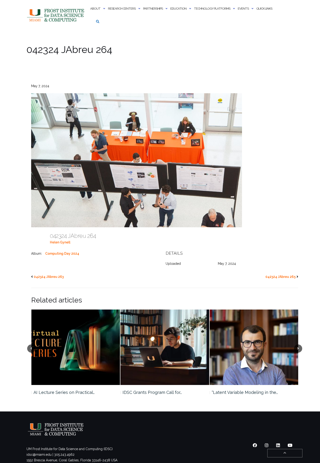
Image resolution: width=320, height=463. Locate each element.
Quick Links (264, 8)
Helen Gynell (60, 242)
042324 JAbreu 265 (280, 277)
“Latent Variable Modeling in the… (156, 392)
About (95, 8)
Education (178, 8)
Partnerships (153, 8)
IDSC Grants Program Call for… (63, 392)
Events (243, 8)
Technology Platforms (212, 8)
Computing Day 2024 (62, 253)
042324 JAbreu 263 (49, 277)
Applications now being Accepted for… (250, 392)
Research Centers (122, 8)
